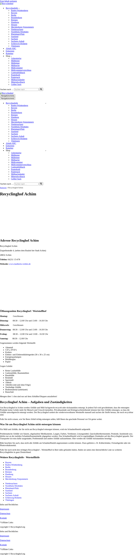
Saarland (14, 36)
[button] (19, 8)
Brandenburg (16, 17)
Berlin (13, 15)
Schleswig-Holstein (19, 43)
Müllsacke (15, 65)
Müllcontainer (17, 68)
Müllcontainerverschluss (21, 70)
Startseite (3, 188)
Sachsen (14, 39)
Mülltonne (15, 61)
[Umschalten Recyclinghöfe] (45, 103)
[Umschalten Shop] (45, 150)
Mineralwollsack (18, 82)
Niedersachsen (17, 29)
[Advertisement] (67, 217)
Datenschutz (5, 513)
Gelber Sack (16, 84)
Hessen (14, 25)
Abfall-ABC (11, 48)
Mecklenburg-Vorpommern (22, 27)
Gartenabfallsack (18, 72)
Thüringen (15, 46)
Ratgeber (9, 53)
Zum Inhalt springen (8, 1)
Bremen (14, 20)
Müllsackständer (18, 80)
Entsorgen (10, 51)
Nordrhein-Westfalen (19, 32)
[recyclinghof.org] (6, 3)
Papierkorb (15, 75)
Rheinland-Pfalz (18, 34)
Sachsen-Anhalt (17, 41)
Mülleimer (15, 63)
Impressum (4, 509)
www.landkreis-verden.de (20, 264)
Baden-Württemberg (19, 10)
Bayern (14, 13)
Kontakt (3, 518)
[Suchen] (41, 89)
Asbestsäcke (16, 58)
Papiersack (15, 77)
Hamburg (15, 22)
